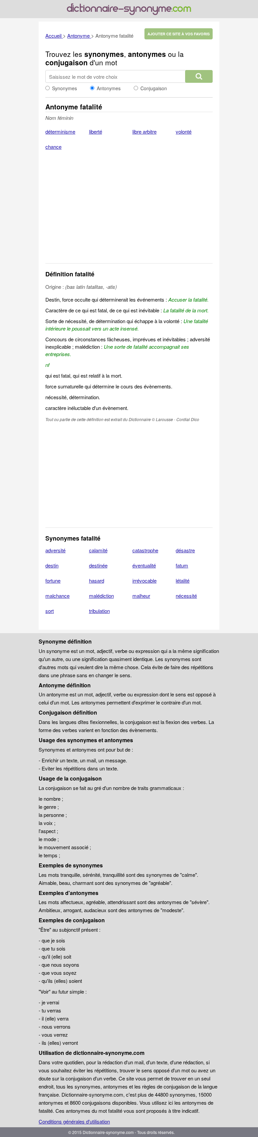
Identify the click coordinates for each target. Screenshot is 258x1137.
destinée (98, 565)
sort (49, 610)
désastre (185, 550)
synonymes (104, 54)
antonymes (147, 54)
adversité (55, 550)
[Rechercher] (199, 76)
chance (53, 146)
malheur (141, 595)
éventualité (144, 565)
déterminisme (60, 131)
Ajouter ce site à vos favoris (178, 33)
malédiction (101, 595)
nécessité (186, 595)
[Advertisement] (129, 211)
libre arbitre (144, 131)
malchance (57, 595)
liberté (95, 131)
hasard (96, 580)
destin (51, 565)
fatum (182, 565)
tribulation (99, 610)
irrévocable (144, 580)
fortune (52, 580)
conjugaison (66, 62)
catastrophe (145, 550)
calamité (98, 550)
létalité (182, 580)
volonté (183, 131)
